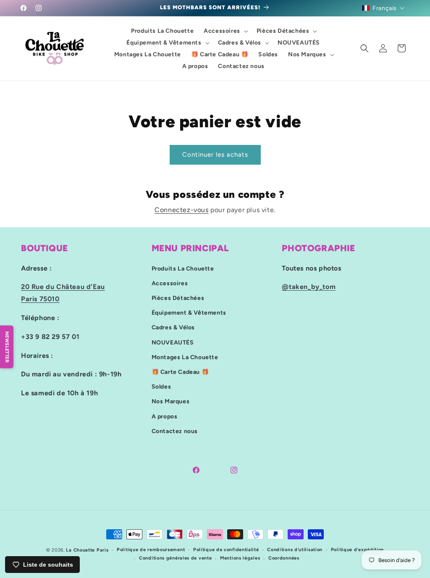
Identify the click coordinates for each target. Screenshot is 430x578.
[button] (383, 8)
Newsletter (7, 346)
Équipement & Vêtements (189, 312)
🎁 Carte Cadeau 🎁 (180, 372)
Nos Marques (171, 401)
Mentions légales (240, 558)
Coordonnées (283, 558)
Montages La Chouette (185, 357)
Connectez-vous (181, 210)
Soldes (161, 386)
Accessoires (170, 283)
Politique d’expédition (357, 549)
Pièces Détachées (178, 298)
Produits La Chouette (183, 268)
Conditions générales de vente (175, 558)
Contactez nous (175, 431)
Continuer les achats (215, 154)
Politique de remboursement (151, 549)
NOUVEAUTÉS (173, 342)
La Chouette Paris (87, 550)
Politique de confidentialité (226, 549)
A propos (165, 416)
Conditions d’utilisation (294, 549)
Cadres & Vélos (173, 327)
